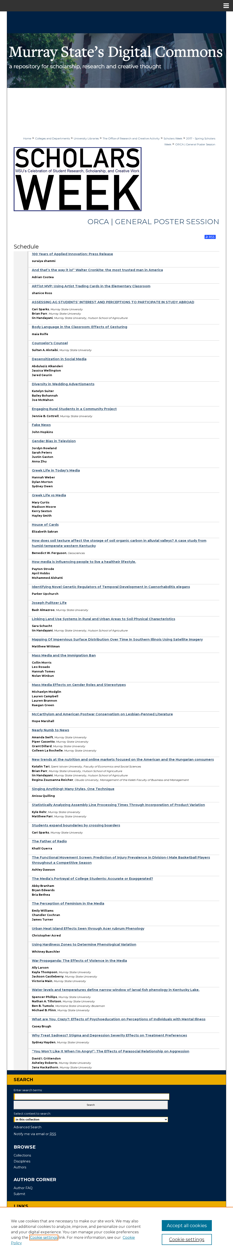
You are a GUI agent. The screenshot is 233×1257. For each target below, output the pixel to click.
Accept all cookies (187, 1225)
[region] (116, 1232)
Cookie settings (44, 1237)
